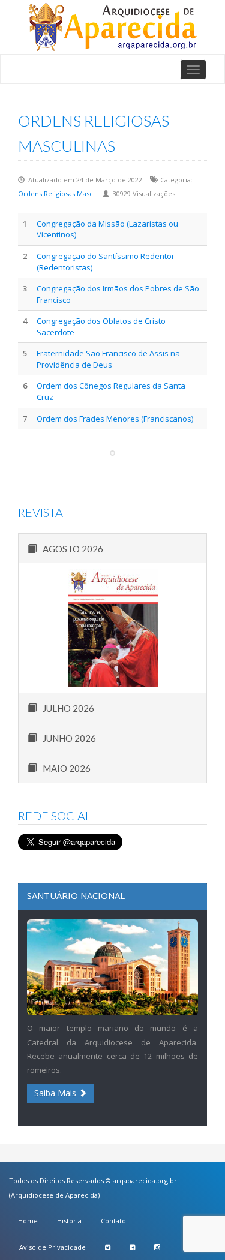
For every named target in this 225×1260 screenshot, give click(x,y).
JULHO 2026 (68, 708)
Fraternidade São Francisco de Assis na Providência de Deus (108, 359)
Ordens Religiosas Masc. (56, 193)
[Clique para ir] (112, 27)
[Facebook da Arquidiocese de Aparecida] (132, 1247)
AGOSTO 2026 (73, 548)
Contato (113, 1220)
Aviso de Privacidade (52, 1247)
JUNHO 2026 (69, 738)
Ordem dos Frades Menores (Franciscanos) (115, 418)
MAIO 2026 (67, 768)
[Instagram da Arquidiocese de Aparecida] (157, 1247)
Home (28, 1220)
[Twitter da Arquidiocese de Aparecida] (107, 1247)
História (69, 1220)
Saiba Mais (56, 1093)
